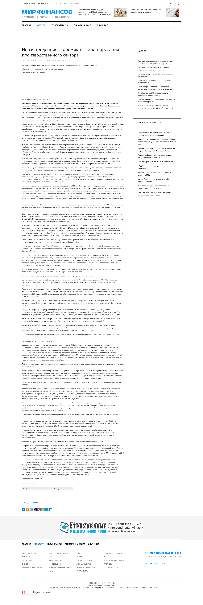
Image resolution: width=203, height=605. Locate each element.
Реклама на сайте (82, 25)
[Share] (171, 3)
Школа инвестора (84, 560)
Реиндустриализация (63, 489)
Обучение (102, 25)
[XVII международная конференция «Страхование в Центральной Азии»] (101, 528)
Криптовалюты (55, 560)
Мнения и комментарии (114, 560)
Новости (41, 25)
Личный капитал (84, 564)
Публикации (59, 25)
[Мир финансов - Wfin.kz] (47, 14)
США (25, 489)
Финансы (26, 557)
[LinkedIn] (50, 509)
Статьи (79, 553)
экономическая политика (40, 489)
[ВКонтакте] (23, 509)
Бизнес (25, 564)
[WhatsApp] (43, 509)
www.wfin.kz (100, 587)
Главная (26, 25)
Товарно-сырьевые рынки (60, 568)
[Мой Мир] (46, 509)
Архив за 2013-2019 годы (155, 563)
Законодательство (30, 553)
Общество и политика (58, 553)
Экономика (27, 560)
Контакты (75, 3)
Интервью (108, 557)
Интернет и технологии (32, 568)
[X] (35, 509)
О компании (61, 3)
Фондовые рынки (56, 564)
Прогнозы (108, 564)
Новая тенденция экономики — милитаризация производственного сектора (70, 52)
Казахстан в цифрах (112, 568)
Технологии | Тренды (113, 553)
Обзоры (80, 557)
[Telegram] (31, 509)
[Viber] (39, 509)
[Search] (177, 3)
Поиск (52, 571)
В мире (52, 557)
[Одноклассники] (27, 509)
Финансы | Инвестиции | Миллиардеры (87, 569)
